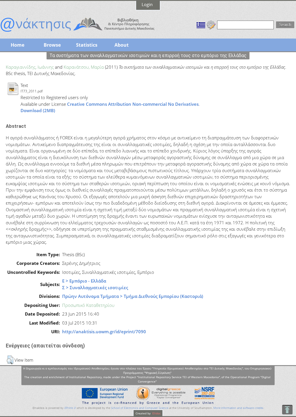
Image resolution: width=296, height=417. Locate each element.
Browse (52, 45)
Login (147, 4)
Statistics (86, 45)
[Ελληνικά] (201, 24)
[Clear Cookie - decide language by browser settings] (211, 24)
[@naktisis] (86, 32)
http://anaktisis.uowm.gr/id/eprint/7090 (104, 331)
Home (17, 45)
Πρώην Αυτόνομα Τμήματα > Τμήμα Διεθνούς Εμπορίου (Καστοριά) (132, 296)
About (121, 45)
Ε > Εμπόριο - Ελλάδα (84, 281)
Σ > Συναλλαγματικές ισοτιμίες (95, 287)
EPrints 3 (70, 408)
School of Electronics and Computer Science (139, 408)
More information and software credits (238, 408)
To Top (287, 409)
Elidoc (156, 413)
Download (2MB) (38, 110)
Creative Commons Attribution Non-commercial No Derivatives (133, 104)
